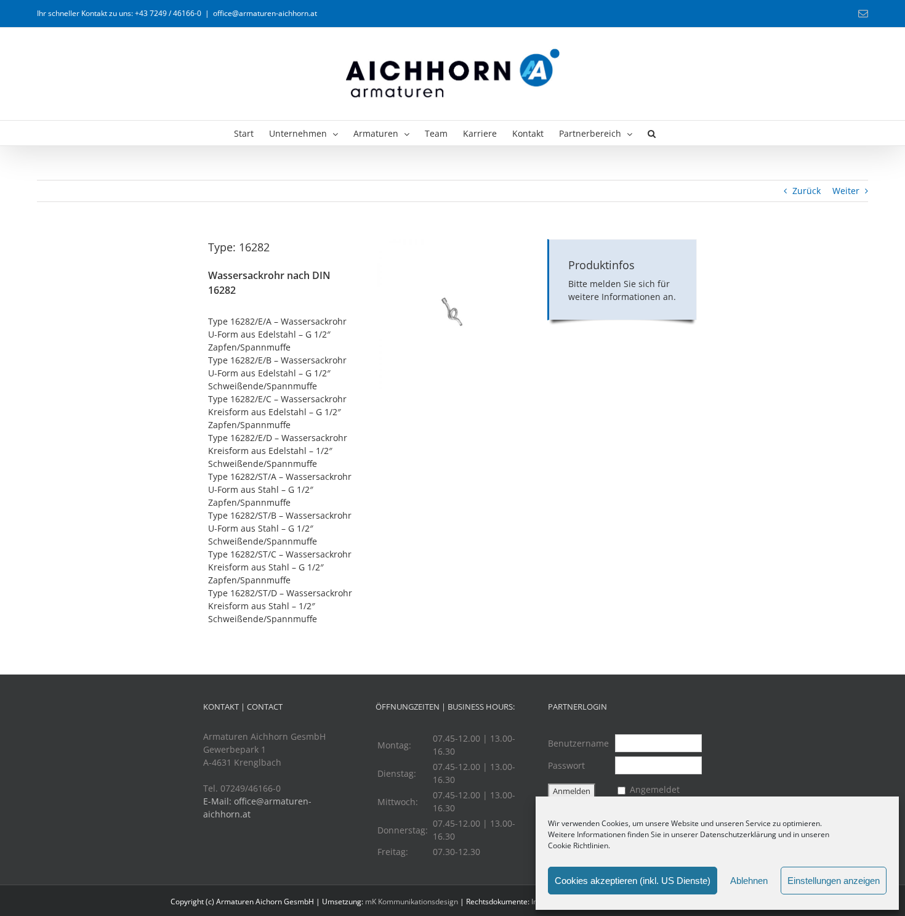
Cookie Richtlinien (578, 845)
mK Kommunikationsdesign (411, 901)
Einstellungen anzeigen (833, 880)
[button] (652, 133)
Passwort (566, 765)
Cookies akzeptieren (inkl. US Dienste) (632, 880)
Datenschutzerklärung (738, 834)
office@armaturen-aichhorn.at (265, 13)
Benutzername (578, 743)
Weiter (845, 191)
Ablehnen (749, 880)
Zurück (806, 191)
